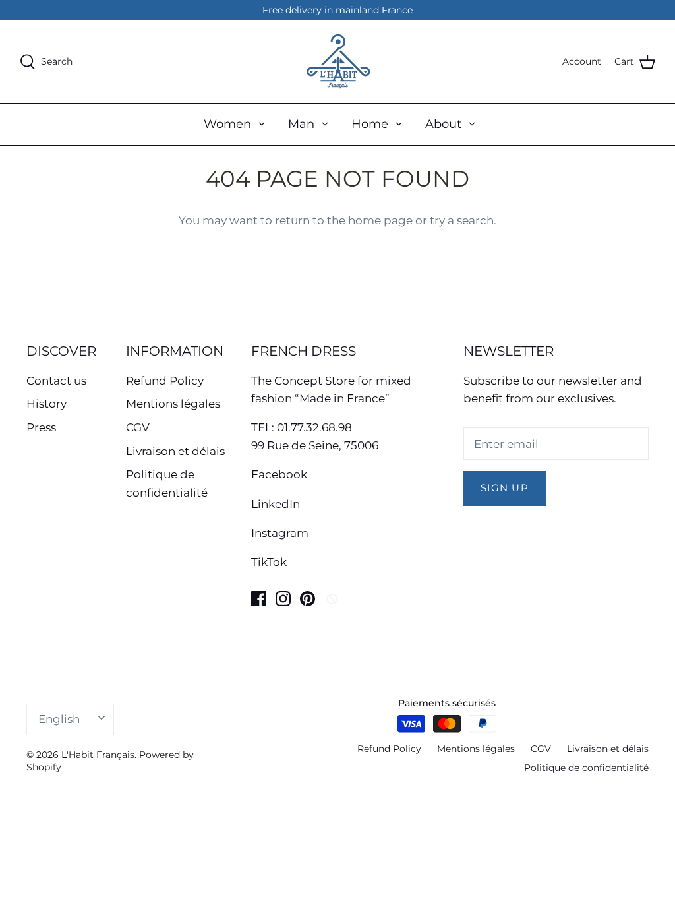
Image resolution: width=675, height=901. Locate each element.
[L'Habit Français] (337, 62)
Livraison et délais (175, 451)
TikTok (269, 562)
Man (301, 124)
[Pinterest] (307, 598)
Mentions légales (173, 403)
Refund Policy (165, 380)
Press (41, 427)
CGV (138, 427)
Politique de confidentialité (586, 767)
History (46, 403)
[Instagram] (283, 598)
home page (380, 220)
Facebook (279, 474)
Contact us (56, 380)
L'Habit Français (97, 754)
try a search (462, 220)
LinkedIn (275, 504)
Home (369, 124)
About (443, 124)
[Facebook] (258, 598)
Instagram (279, 533)
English (59, 719)
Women (227, 124)
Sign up (505, 488)
